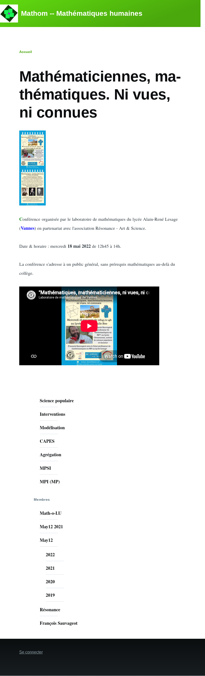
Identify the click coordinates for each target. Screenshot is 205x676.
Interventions (52, 414)
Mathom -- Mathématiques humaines (81, 13)
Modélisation (52, 427)
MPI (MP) (50, 481)
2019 (50, 595)
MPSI (45, 468)
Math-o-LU (51, 513)
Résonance (50, 609)
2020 (50, 581)
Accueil (25, 52)
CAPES (47, 441)
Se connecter (31, 652)
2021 (50, 568)
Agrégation (50, 454)
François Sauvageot (59, 623)
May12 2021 (51, 526)
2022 (50, 554)
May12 (46, 540)
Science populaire (57, 400)
